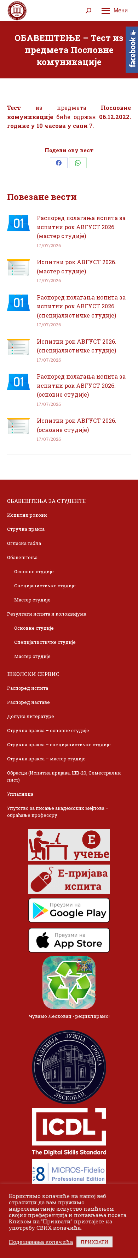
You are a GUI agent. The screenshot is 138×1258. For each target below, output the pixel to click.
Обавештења (22, 557)
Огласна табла (24, 543)
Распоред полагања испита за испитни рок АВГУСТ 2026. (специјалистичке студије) (81, 306)
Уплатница (20, 794)
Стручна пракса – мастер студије (46, 758)
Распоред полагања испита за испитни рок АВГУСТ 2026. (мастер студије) (81, 226)
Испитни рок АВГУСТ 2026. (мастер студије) (76, 266)
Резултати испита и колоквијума (46, 614)
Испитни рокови (27, 515)
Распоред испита (27, 688)
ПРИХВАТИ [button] (94, 1242)
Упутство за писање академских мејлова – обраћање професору (58, 811)
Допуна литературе (30, 716)
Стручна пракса (26, 529)
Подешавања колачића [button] (41, 1242)
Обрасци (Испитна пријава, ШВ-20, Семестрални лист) (64, 776)
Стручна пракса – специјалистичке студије (59, 744)
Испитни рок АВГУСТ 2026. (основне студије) (76, 425)
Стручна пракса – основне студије (48, 730)
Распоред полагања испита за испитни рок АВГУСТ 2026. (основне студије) (81, 385)
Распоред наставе (28, 702)
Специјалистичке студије (45, 585)
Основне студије (34, 571)
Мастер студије (32, 600)
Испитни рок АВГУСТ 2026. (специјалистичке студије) (76, 346)
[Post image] (18, 223)
